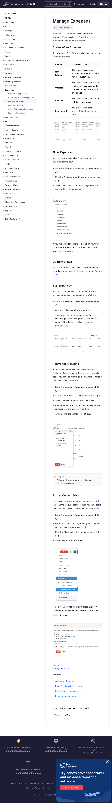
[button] (30, 4)
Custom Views (66, 251)
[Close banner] (107, 761)
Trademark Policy (33, 788)
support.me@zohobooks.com (28, 772)
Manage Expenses (16, 101)
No (68, 715)
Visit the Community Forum (18, 750)
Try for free (71, 787)
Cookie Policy (48, 788)
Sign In (93, 4)
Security (22, 783)
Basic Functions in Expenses (21, 97)
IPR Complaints (48, 783)
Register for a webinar (55, 750)
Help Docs (18, 4)
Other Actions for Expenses (20, 109)
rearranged (94, 501)
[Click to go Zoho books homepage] (8, 4)
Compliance (34, 783)
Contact (12, 783)
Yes (58, 715)
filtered (67, 501)
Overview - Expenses (17, 94)
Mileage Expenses (16, 105)
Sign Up (103, 4)
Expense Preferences (17, 113)
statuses (57, 161)
